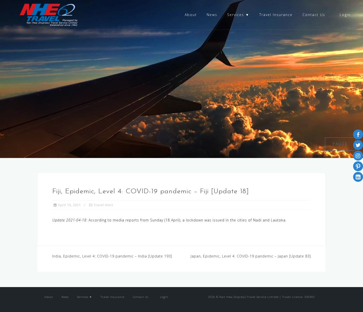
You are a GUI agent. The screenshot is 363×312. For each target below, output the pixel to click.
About (191, 14)
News (212, 14)
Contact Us (313, 14)
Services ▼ (238, 14)
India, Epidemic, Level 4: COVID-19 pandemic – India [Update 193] (112, 256)
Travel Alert (103, 205)
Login (344, 14)
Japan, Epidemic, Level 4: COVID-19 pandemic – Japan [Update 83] (251, 256)
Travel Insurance (276, 14)
